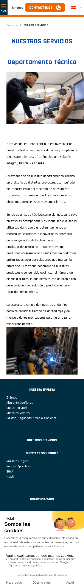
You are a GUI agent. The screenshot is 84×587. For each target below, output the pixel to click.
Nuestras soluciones (42, 453)
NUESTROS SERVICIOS (42, 440)
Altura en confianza (19, 403)
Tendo (10, 25)
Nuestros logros (17, 461)
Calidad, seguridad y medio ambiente (31, 418)
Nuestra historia (17, 408)
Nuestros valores (18, 413)
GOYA (9, 472)
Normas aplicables (18, 466)
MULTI (10, 477)
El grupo (11, 398)
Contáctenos (41, 7)
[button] (76, 8)
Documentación (42, 499)
